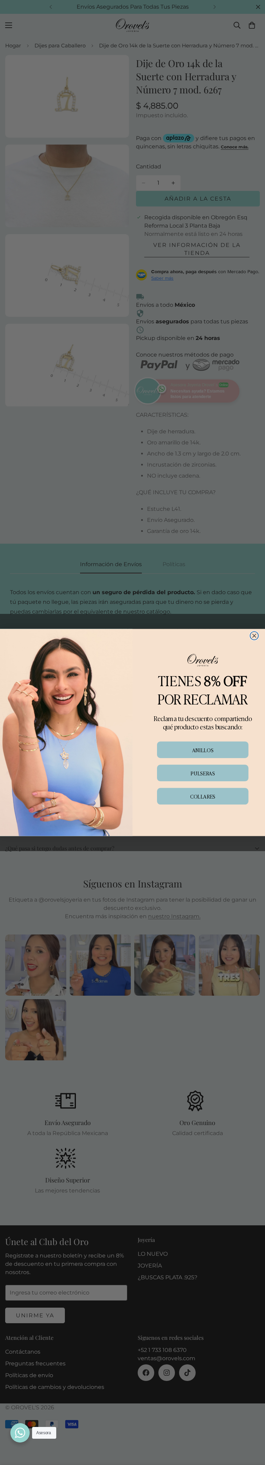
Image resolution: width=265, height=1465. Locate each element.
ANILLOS (202, 750)
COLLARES (202, 796)
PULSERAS (202, 773)
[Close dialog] (254, 636)
